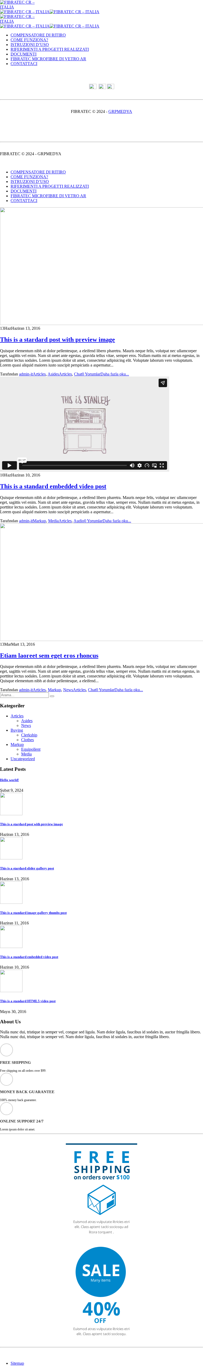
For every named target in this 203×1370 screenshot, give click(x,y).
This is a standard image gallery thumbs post (33, 913)
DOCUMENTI (23, 54)
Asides (53, 374)
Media (53, 521)
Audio (78, 521)
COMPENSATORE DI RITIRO (38, 35)
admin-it (26, 374)
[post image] (101, 266)
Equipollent (30, 749)
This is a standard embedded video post (53, 486)
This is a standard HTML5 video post (28, 1001)
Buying (17, 730)
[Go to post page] (11, 814)
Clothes (27, 739)
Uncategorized (23, 759)
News (68, 690)
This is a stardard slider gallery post (27, 868)
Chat (78, 374)
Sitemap (17, 1363)
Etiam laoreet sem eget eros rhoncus (49, 655)
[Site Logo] (24, 7)
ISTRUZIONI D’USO (30, 44)
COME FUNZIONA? (29, 40)
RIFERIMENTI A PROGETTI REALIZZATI (50, 49)
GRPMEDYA (120, 111)
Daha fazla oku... (114, 374)
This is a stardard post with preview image (57, 339)
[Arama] (52, 696)
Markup (39, 521)
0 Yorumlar (91, 374)
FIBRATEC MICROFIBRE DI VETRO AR (48, 59)
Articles (39, 374)
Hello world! (9, 780)
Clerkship (29, 735)
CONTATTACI (24, 63)
